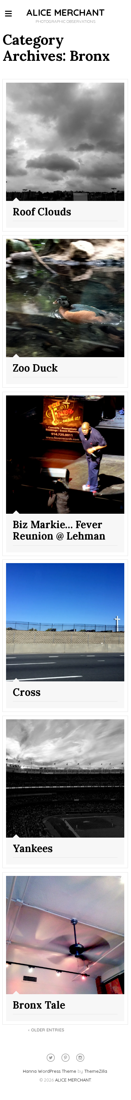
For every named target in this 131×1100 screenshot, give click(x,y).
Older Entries (46, 1029)
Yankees (33, 848)
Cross (27, 692)
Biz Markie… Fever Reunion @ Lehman (59, 530)
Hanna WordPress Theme (49, 1071)
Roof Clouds (42, 211)
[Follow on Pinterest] (65, 1058)
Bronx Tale (39, 1005)
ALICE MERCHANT (65, 12)
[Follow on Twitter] (51, 1058)
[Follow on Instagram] (80, 1058)
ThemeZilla (95, 1071)
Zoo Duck (35, 368)
